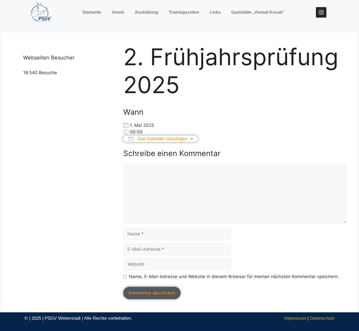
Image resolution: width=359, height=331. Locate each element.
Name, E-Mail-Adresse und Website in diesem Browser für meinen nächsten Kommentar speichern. (234, 276)
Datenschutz (322, 318)
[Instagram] (321, 12)
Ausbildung (146, 12)
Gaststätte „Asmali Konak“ (258, 12)
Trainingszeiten (184, 12)
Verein (118, 12)
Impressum (295, 318)
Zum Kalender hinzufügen (161, 138)
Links (215, 12)
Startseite (91, 12)
